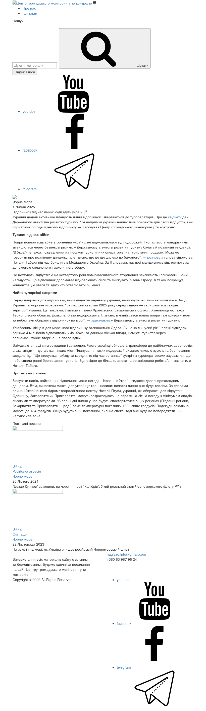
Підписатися (25, 71)
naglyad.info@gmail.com (126, 554)
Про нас (29, 8)
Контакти (30, 13)
